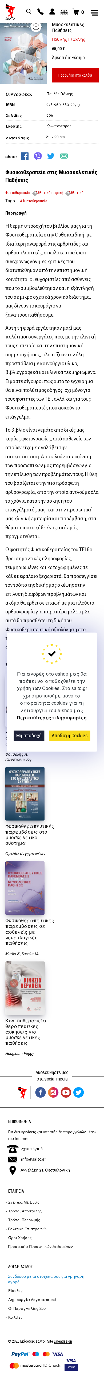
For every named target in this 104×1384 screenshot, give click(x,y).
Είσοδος (15, 1290)
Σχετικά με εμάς (23, 1202)
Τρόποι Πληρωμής (24, 1219)
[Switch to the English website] (63, 12)
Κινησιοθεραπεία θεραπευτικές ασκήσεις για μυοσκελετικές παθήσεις (25, 1031)
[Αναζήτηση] (28, 12)
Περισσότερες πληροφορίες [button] (52, 717)
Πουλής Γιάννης (68, 39)
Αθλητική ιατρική (49, 192)
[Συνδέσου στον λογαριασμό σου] (51, 12)
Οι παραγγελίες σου (27, 1308)
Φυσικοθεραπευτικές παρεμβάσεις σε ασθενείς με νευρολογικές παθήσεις (29, 931)
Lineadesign (63, 1341)
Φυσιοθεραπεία (17, 192)
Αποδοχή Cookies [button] (70, 735)
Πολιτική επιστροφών (27, 1228)
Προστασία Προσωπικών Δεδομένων (40, 1246)
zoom (36, 26)
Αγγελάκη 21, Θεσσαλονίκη (45, 1170)
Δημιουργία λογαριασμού (32, 1299)
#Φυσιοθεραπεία (33, 201)
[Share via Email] (64, 156)
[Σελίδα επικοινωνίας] (39, 12)
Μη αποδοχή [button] (29, 735)
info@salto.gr (33, 1159)
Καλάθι (15, 1317)
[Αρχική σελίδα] (10, 12)
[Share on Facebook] (24, 156)
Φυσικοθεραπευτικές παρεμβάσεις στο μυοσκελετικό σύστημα (29, 834)
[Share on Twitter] (51, 156)
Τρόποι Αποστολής (25, 1210)
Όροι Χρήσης (20, 1237)
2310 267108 (32, 1148)
